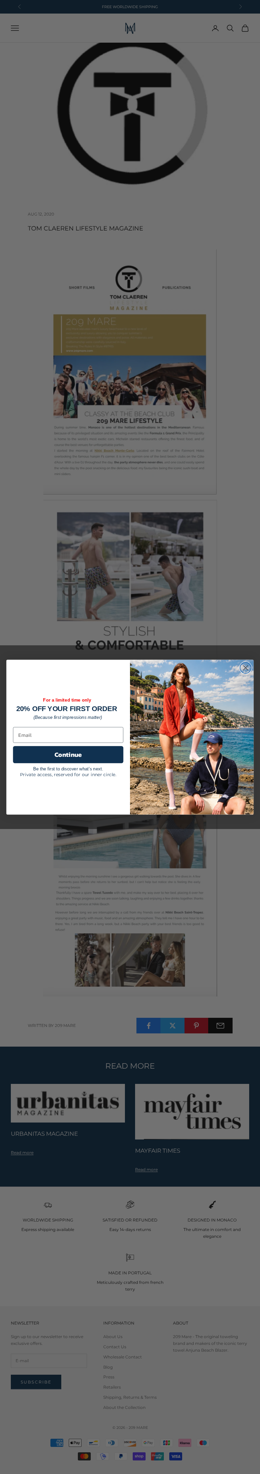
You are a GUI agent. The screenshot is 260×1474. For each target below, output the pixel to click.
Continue (68, 754)
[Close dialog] (245, 667)
